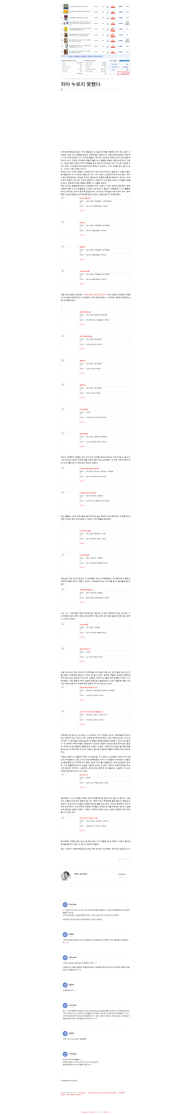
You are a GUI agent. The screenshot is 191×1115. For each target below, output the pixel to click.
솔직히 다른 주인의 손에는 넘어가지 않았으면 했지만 (102, 1092)
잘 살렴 (63, 1094)
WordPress (106, 1112)
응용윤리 (82, 247)
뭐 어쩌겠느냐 (82, 1092)
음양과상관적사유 (85, 649)
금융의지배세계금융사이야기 (89, 687)
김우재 (71, 934)
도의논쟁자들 (84, 625)
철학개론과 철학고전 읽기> (96, 294)
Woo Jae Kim (65, 78)
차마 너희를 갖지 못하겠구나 (74, 1094)
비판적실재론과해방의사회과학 (89, 468)
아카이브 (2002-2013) (98, 78)
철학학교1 (83, 361)
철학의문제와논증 (85, 312)
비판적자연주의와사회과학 (88, 493)
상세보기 (82, 210)
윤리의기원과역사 (85, 198)
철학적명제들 (84, 434)
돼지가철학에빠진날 (86, 336)
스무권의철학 (84, 409)
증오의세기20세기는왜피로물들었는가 (91, 712)
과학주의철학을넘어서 (87, 590)
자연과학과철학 (84, 555)
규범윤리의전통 (84, 271)
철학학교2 (83, 385)
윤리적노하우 (84, 775)
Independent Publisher (87, 1112)
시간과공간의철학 (85, 531)
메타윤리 (82, 223)
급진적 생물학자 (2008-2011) (81, 78)
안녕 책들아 (121, 1092)
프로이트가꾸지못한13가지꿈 (89, 818)
